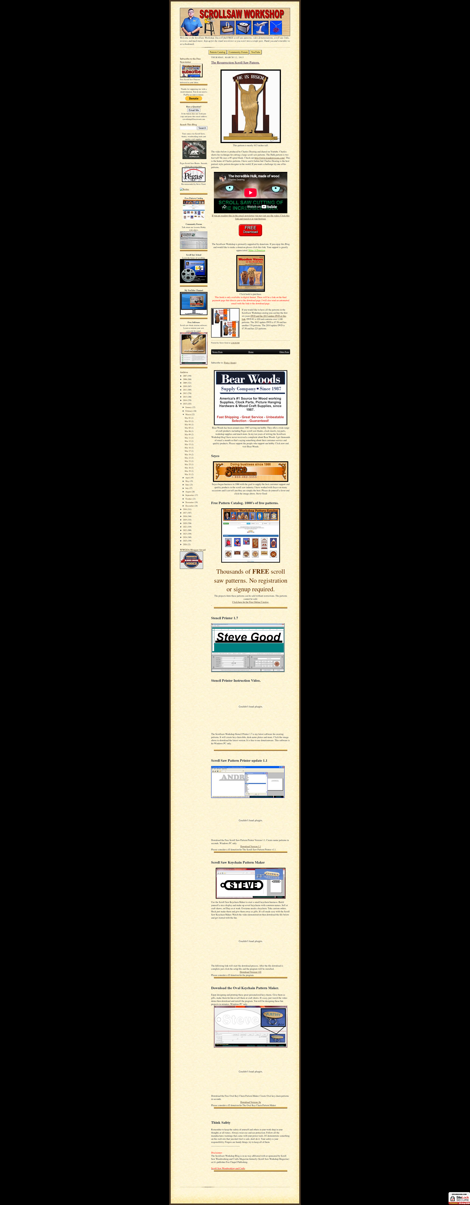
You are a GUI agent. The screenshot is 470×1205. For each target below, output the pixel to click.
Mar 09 (188, 434)
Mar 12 (188, 441)
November (189, 502)
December (189, 505)
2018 (185, 516)
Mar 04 (188, 424)
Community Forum (238, 52)
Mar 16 (188, 447)
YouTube (255, 52)
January (188, 407)
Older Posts (284, 351)
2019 (185, 519)
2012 (185, 393)
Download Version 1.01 (250, 972)
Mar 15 (188, 444)
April (187, 477)
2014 (185, 400)
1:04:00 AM (235, 343)
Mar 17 (188, 451)
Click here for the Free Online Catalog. (250, 602)
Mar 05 (188, 427)
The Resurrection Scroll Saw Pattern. (235, 62)
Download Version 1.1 (250, 846)
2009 (185, 382)
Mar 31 (188, 474)
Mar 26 (188, 467)
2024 (185, 537)
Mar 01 (188, 417)
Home (251, 351)
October (188, 498)
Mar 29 (188, 471)
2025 (185, 540)
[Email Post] (241, 343)
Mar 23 (188, 461)
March (188, 414)
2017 (185, 512)
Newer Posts (217, 351)
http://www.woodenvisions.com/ (269, 157)
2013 (185, 396)
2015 (185, 403)
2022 (185, 530)
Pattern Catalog (217, 52)
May (187, 481)
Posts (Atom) (230, 362)
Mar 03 (188, 421)
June (187, 484)
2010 (185, 386)
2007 (185, 375)
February (189, 410)
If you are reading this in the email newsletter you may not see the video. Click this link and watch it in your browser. (251, 217)
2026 (185, 544)
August (188, 491)
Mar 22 (188, 457)
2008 (185, 379)
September (190, 495)
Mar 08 (188, 431)
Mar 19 (188, 454)
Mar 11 (188, 437)
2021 (185, 526)
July (187, 488)
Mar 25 (188, 464)
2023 (185, 533)
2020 (185, 523)
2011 (185, 389)
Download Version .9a (250, 1102)
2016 (185, 509)
